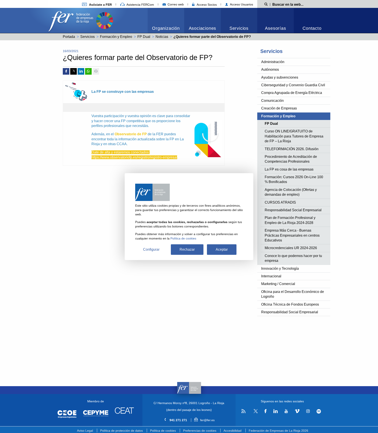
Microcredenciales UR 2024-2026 (291, 248)
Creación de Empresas (279, 108)
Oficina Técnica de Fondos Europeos (290, 304)
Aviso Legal (85, 430)
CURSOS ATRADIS (280, 202)
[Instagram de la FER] (308, 411)
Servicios (238, 28)
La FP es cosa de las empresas (289, 169)
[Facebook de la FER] (265, 411)
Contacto (312, 28)
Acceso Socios (206, 4)
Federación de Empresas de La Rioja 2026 (278, 430)
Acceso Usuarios (241, 4)
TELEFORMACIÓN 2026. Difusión (291, 149)
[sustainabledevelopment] (104, 20)
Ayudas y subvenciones (279, 77)
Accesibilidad (233, 430)
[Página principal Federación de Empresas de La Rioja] (72, 20)
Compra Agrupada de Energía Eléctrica (291, 93)
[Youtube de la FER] (286, 411)
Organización (166, 28)
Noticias (162, 37)
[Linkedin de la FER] (275, 411)
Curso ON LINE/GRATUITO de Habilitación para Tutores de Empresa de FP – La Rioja (294, 136)
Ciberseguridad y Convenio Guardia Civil (293, 85)
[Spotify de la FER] (319, 411)
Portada (69, 37)
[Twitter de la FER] (255, 412)
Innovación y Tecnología (280, 268)
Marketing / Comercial (278, 284)
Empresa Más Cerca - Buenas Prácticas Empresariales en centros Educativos (292, 235)
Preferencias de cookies (199, 430)
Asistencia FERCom (140, 4)
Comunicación (272, 100)
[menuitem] (166, 20)
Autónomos (270, 69)
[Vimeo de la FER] (297, 411)
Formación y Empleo (116, 37)
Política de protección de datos (121, 430)
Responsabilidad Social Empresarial (293, 210)
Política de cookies (163, 430)
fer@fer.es (206, 420)
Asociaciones (202, 28)
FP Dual (143, 37)
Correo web (175, 4)
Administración (272, 62)
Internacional (271, 276)
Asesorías (275, 28)
